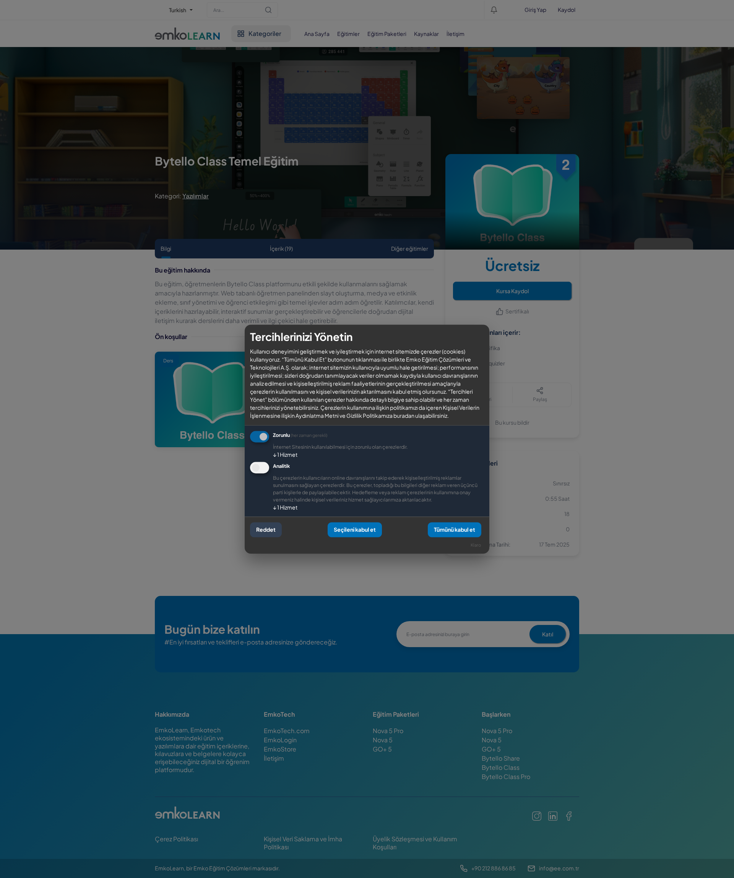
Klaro (476, 544)
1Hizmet (285, 454)
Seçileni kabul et (355, 529)
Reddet (266, 529)
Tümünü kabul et (454, 529)
